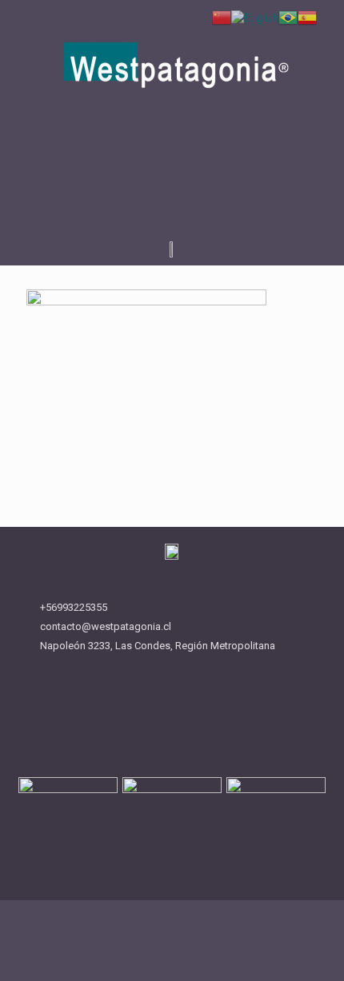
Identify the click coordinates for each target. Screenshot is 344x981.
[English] (254, 16)
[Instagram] (188, 183)
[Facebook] (156, 183)
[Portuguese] (288, 16)
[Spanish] (307, 16)
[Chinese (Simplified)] (221, 16)
